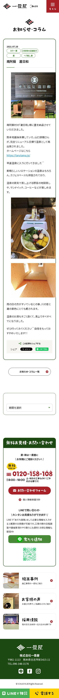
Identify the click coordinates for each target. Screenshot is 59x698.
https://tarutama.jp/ (18, 155)
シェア (13, 349)
